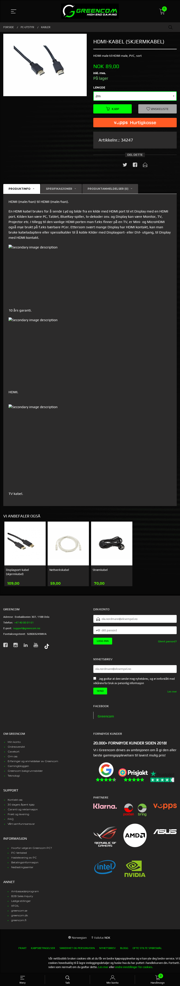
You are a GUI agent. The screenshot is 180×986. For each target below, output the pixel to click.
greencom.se (19, 910)
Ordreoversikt (16, 746)
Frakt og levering (18, 814)
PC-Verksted (19, 852)
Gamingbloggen (18, 766)
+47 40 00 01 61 (24, 622)
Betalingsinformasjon (24, 862)
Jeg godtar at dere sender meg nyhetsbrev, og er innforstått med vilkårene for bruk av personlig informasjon (134, 681)
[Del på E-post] (145, 165)
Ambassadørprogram (25, 891)
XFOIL (15, 905)
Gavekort (14, 751)
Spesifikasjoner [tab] (59, 188)
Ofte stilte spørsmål (147, 948)
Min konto (14, 741)
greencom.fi (18, 920)
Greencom (106, 716)
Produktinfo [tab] (20, 188)
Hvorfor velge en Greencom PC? (31, 848)
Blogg (124, 948)
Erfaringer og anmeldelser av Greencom (33, 761)
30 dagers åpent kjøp (21, 804)
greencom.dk (19, 915)
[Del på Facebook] (135, 165)
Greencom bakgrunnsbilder (25, 770)
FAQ (11, 819)
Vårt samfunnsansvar (21, 823)
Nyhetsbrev (107, 948)
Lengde (99, 87)
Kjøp (115, 109)
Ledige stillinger (21, 901)
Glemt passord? (167, 641)
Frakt (22, 948)
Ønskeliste (159, 109)
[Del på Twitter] (125, 165)
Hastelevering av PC (24, 857)
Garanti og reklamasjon (23, 809)
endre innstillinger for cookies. (134, 967)
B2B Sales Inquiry (22, 896)
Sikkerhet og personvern (77, 948)
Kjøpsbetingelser (43, 948)
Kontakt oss (15, 799)
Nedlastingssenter (22, 867)
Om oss (12, 756)
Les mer (172, 691)
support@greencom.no (26, 628)
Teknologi (14, 775)
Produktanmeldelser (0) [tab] (108, 188)
